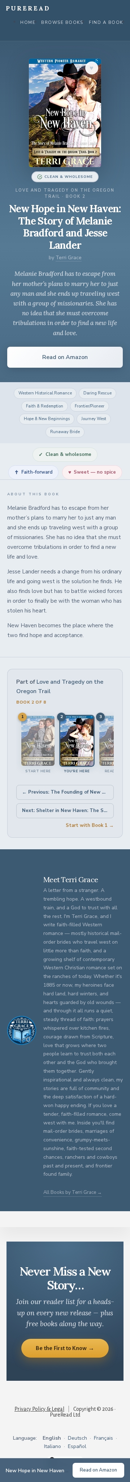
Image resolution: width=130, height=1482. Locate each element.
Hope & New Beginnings (47, 419)
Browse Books (62, 22)
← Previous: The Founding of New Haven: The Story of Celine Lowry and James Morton (68, 792)
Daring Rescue (97, 393)
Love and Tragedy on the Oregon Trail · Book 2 (65, 194)
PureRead (28, 8)
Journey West (93, 419)
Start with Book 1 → (90, 825)
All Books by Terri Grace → (72, 1192)
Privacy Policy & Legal (39, 1409)
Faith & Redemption (44, 406)
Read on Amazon (65, 357)
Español (77, 1446)
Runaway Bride (65, 432)
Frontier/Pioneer (89, 406)
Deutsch (77, 1438)
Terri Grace (69, 257)
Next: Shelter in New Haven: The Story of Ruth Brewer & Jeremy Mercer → (68, 810)
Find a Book (106, 22)
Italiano (52, 1446)
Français (103, 1438)
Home (27, 22)
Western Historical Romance (45, 393)
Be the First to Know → (65, 1348)
